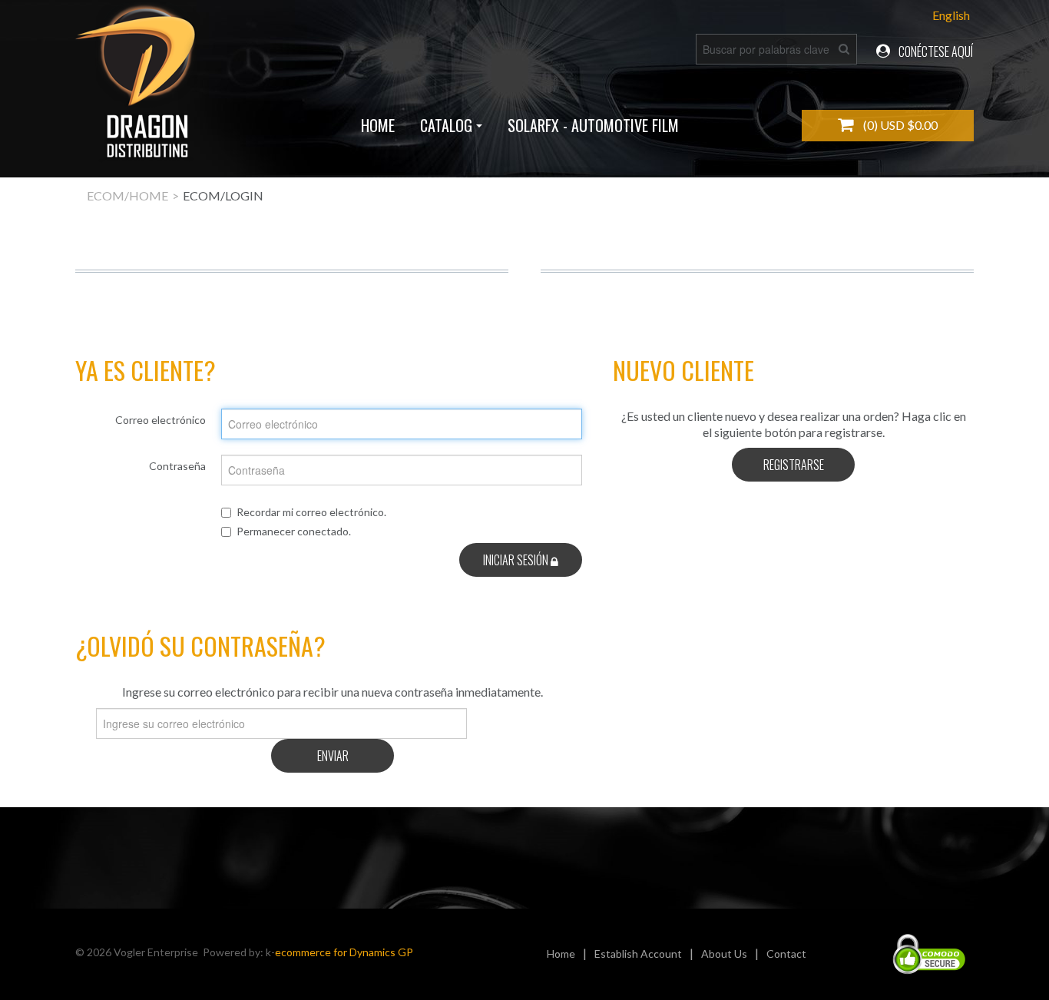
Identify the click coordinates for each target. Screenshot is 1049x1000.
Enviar (333, 756)
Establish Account (638, 953)
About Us (724, 953)
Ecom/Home (127, 195)
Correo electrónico (160, 419)
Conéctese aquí (934, 51)
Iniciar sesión (517, 560)
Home (378, 125)
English (951, 15)
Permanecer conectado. (294, 531)
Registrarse (793, 464)
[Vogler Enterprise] (137, 88)
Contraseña (177, 465)
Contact (786, 953)
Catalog (446, 125)
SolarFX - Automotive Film (593, 125)
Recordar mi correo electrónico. (311, 511)
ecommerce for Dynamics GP (344, 952)
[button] (887, 126)
